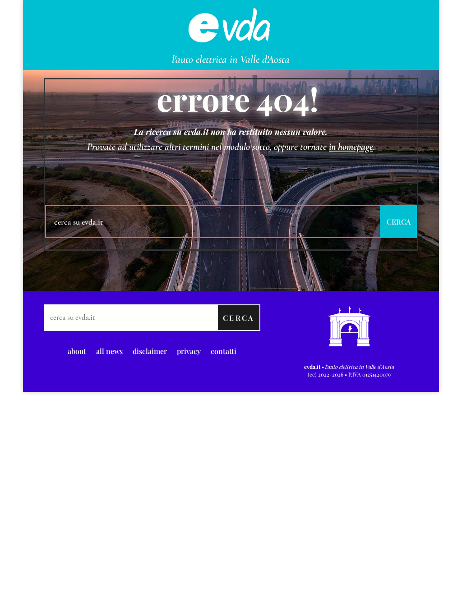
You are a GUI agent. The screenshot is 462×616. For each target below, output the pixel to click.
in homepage (351, 146)
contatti (223, 350)
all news (109, 350)
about (77, 350)
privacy (189, 350)
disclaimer (150, 350)
